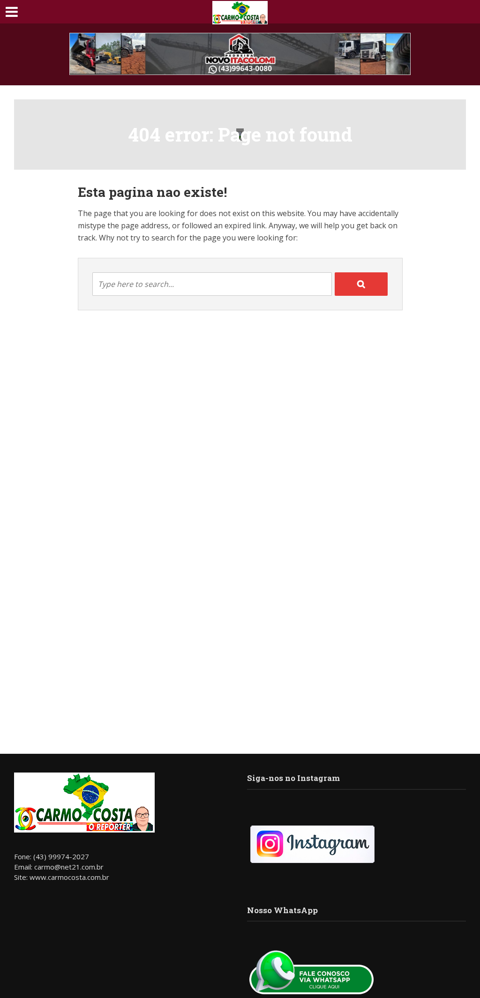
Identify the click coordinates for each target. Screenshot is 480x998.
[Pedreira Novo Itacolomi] (240, 54)
